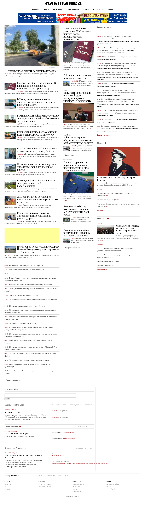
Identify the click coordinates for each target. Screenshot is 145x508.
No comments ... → (117, 120)
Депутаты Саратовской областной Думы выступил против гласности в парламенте (77, 96)
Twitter (75, 489)
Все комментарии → (104, 135)
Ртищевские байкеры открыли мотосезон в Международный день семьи (76, 210)
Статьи (46, 10)
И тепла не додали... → (117, 58)
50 (91, 448)
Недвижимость (61, 405)
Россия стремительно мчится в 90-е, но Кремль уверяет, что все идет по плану (115, 249)
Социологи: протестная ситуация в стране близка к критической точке (127, 229)
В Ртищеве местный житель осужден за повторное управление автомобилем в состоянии (31, 300)
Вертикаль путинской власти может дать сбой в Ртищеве (115, 194)
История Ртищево (45, 484)
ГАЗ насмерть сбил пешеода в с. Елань (21, 295)
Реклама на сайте (112, 484)
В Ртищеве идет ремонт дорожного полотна (77, 76)
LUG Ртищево (63, 432)
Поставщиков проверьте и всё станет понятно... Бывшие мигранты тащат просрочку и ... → (117, 65)
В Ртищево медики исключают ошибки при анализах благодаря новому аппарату (36, 102)
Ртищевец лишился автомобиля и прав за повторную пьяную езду (37, 133)
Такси (66, 475)
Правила (7, 489)
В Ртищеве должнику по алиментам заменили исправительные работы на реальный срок (31, 335)
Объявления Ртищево (14, 405)
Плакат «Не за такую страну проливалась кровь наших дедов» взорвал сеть (117, 256)
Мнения (100, 143)
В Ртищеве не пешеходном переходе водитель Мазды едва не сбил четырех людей (30, 311)
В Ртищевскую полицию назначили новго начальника (27, 360)
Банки (59, 475)
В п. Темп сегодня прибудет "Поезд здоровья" (24, 265)
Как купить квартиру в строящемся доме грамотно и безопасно (31, 274)
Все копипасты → (103, 270)
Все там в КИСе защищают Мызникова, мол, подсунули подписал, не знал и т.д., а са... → (118, 102)
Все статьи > (69, 155)
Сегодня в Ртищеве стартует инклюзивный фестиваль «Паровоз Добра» (31, 355)
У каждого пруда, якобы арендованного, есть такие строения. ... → (116, 92)
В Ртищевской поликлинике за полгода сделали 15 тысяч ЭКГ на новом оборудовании (31, 348)
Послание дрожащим (105, 265)
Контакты (8, 484)
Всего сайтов (82, 426)
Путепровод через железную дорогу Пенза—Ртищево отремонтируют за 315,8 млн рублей (38, 249)
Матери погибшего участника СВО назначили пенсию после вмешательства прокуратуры (37, 85)
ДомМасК (58, 454)
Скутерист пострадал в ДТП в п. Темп (21, 323)
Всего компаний (81, 448)
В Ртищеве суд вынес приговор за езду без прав (25, 306)
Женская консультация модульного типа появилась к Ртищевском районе (37, 166)
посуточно (60, 411)
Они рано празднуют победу (108, 261)
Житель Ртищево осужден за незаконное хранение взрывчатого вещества (37, 199)
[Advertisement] (32, 235)
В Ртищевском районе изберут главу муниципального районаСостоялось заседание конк (38, 118)
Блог (6, 486)
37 (91, 426)
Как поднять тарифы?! (108, 200)
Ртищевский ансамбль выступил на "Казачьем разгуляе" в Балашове (76, 232)
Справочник (98, 10)
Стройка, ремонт (75, 405)
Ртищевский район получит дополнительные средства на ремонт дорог (34, 215)
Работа (111, 10)
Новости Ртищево (45, 486)
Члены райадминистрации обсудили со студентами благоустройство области (78, 138)
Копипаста (101, 218)
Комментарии (58, 10)
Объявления (73, 10)
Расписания (50, 475)
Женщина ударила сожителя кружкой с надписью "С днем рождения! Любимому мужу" (29, 328)
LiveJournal (76, 491)
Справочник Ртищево (14, 448)
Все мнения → (102, 210)
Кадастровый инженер (73, 462)
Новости (35, 10)
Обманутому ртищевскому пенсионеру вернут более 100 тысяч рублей (31, 290)
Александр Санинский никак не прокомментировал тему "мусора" (118, 205)
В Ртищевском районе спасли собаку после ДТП (25, 270)
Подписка (109, 486)
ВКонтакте (76, 486)
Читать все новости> (13, 380)
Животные (88, 405)
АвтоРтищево (63, 438)
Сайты (86, 10)
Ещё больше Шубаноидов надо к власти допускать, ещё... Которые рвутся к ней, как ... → (118, 50)
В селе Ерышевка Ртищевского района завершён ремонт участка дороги (31, 372)
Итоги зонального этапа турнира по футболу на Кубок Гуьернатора (27, 365)
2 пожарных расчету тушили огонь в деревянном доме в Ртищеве (28, 341)
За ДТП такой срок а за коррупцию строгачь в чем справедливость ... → (118, 113)
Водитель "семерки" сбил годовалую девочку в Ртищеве (28, 284)
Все (52, 405)
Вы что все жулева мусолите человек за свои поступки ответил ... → (117, 128)
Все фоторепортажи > (73, 248)
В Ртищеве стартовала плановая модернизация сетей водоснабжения (36, 183)
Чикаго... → (115, 85)
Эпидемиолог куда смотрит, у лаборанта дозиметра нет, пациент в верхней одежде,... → (117, 75)
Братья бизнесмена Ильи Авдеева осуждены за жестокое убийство (37, 150)
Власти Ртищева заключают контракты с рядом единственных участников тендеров (30, 279)
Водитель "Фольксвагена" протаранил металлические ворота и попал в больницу (31, 318)
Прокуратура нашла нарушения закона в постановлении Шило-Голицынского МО (76, 166)
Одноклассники (78, 484)
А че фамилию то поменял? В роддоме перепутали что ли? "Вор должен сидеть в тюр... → (118, 40)
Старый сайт (111, 489)
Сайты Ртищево (12, 426)
